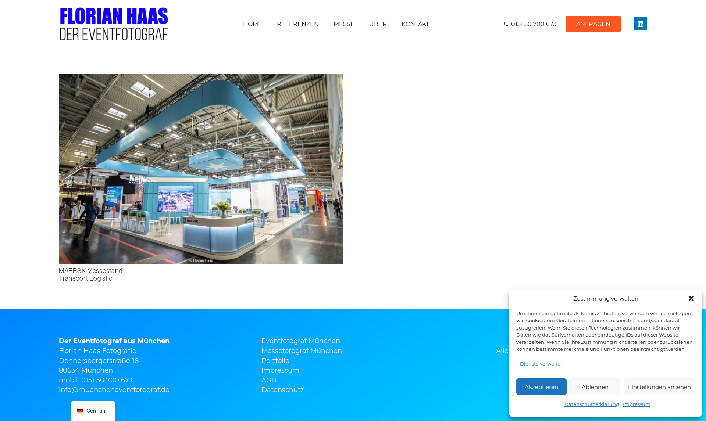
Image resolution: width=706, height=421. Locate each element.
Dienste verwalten (542, 363)
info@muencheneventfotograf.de (114, 389)
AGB (269, 379)
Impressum (636, 404)
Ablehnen (595, 387)
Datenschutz (282, 389)
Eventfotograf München (300, 340)
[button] (691, 298)
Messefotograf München (301, 350)
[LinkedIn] (640, 23)
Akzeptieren (541, 387)
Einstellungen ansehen (659, 387)
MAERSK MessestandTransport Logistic (90, 275)
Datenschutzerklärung (591, 404)
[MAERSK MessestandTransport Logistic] (201, 79)
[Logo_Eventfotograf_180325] (114, 24)
